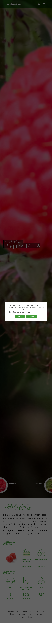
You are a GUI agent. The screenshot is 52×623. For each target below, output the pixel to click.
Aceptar (20, 316)
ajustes (27, 312)
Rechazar (32, 316)
